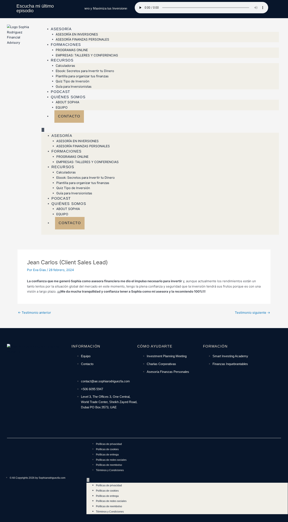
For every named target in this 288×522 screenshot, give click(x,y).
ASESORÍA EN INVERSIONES (77, 34)
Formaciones (66, 45)
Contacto (69, 116)
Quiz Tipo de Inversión (72, 81)
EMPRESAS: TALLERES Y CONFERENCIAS (87, 55)
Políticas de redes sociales (111, 459)
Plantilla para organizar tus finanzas (82, 76)
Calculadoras (65, 66)
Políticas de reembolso (109, 464)
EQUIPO (61, 107)
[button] (160, 130)
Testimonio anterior (34, 312)
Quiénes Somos (68, 97)
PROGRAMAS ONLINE (72, 50)
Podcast (60, 92)
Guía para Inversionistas (74, 87)
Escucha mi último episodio (35, 8)
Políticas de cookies (107, 449)
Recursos (62, 60)
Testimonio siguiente (252, 312)
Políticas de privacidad (109, 444)
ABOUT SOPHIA (67, 102)
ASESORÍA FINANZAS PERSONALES (82, 39)
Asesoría (61, 29)
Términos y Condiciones (110, 470)
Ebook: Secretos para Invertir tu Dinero (85, 71)
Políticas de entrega (107, 454)
